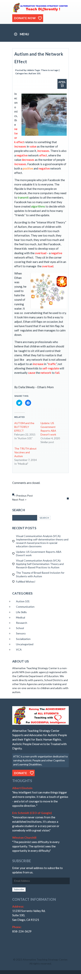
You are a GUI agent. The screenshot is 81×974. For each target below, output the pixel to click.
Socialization (23, 638)
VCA (19, 649)
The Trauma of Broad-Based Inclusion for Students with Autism (40, 574)
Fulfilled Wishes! (25, 581)
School (20, 628)
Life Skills (21, 612)
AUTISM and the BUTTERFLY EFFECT (24, 426)
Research (21, 622)
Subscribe (19, 889)
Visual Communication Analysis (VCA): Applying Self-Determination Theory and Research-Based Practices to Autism (40, 564)
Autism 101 (34, 73)
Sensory (21, 633)
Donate (20, 773)
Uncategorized (24, 644)
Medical (20, 617)
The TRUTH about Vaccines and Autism (25, 452)
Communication (25, 606)
